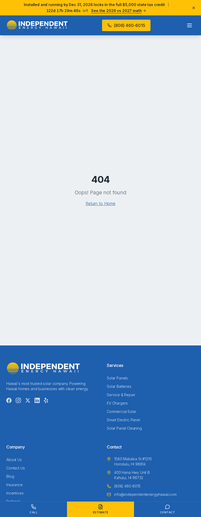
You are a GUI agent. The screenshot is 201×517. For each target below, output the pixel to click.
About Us (14, 459)
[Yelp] (46, 400)
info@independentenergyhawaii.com (145, 494)
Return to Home (100, 203)
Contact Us (15, 468)
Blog (10, 476)
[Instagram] (18, 400)
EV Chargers (117, 403)
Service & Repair (121, 395)
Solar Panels (117, 378)
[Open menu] (189, 25)
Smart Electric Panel (123, 420)
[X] (27, 400)
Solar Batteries (119, 386)
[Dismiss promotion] (194, 8)
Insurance (14, 484)
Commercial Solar (121, 411)
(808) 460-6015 (129, 25)
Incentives (14, 493)
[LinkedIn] (37, 400)
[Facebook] (9, 400)
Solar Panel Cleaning (124, 428)
